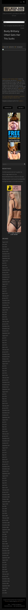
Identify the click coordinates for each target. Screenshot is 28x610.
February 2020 (5, 249)
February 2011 (5, 462)
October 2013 (5, 387)
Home (5, 25)
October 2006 (5, 583)
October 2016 (5, 305)
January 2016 (5, 324)
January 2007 (5, 576)
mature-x (21, 101)
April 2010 (4, 485)
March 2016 (5, 319)
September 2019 (6, 258)
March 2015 (5, 347)
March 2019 (5, 267)
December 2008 (5, 522)
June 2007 (4, 564)
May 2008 (4, 539)
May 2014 (4, 370)
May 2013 (4, 398)
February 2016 (5, 321)
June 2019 (4, 265)
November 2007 (5, 553)
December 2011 (5, 438)
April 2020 (4, 246)
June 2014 (4, 368)
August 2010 (5, 476)
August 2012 (5, 419)
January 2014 (5, 380)
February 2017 (5, 296)
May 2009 (4, 511)
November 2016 (5, 303)
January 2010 (5, 492)
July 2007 (4, 562)
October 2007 (5, 555)
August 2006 (5, 588)
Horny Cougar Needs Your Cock (9, 174)
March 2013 (5, 403)
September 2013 (6, 389)
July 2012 (4, 422)
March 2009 (5, 515)
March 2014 (5, 375)
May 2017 (4, 291)
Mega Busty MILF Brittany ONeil (10, 79)
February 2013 (5, 405)
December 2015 (5, 326)
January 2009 (5, 520)
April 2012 (4, 429)
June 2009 (4, 508)
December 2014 (5, 354)
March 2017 (5, 293)
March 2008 (5, 543)
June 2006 (4, 592)
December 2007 (5, 550)
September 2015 (6, 333)
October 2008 (5, 527)
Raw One (12, 46)
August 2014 (5, 363)
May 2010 (4, 483)
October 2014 (5, 359)
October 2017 (5, 279)
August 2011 (5, 447)
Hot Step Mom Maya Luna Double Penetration (12, 181)
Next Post (21, 107)
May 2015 (4, 342)
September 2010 (6, 473)
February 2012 (5, 433)
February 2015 (5, 349)
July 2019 (4, 263)
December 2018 (5, 270)
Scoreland (19, 80)
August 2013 (5, 391)
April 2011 (4, 457)
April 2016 (4, 317)
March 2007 (5, 571)
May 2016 (4, 314)
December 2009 (5, 494)
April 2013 (4, 401)
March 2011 (5, 459)
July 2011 (4, 450)
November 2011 (5, 440)
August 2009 (5, 504)
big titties (20, 88)
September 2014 (6, 361)
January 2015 (5, 352)
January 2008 (5, 548)
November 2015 (5, 328)
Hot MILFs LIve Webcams (16, 604)
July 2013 (4, 394)
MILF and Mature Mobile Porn (19, 606)
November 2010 (5, 469)
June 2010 (4, 480)
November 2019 (5, 256)
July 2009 (4, 506)
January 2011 (5, 464)
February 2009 (5, 518)
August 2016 (5, 310)
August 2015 (5, 335)
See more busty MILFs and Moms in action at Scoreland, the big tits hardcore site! (13, 97)
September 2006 (6, 585)
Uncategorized (9, 25)
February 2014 (5, 377)
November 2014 (5, 356)
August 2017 (5, 284)
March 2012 (5, 431)
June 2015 (4, 340)
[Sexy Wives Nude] (14, 7)
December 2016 (5, 300)
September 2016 (6, 307)
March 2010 (5, 487)
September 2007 (6, 557)
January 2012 (5, 436)
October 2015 (5, 331)
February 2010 (5, 490)
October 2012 (5, 415)
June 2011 (4, 452)
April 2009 (4, 513)
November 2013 (5, 384)
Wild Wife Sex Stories (8, 606)
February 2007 (5, 574)
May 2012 (4, 426)
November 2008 (5, 525)
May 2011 (4, 455)
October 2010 (5, 471)
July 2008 (4, 534)
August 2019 (5, 260)
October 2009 (5, 499)
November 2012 (5, 412)
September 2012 (6, 417)
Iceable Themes (20, 601)
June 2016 (4, 312)
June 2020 (4, 244)
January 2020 (5, 251)
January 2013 (5, 408)
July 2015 (4, 338)
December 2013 (5, 382)
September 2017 (6, 281)
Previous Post (8, 107)
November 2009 (5, 497)
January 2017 (5, 298)
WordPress (7, 601)
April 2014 (4, 373)
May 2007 (4, 567)
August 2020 (5, 242)
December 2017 (5, 274)
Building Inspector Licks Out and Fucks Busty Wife (13, 179)
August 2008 (5, 532)
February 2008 (5, 546)
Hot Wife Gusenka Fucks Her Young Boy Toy (12, 172)
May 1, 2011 (6, 46)
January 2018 (5, 272)
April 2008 (4, 541)
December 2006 (5, 578)
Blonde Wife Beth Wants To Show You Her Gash (13, 176)
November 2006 (5, 581)
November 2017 (5, 277)
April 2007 (4, 569)
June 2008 (4, 536)
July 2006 (4, 590)
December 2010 (5, 466)
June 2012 (4, 424)
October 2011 (5, 443)
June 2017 (4, 288)
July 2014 (4, 366)
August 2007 (5, 560)
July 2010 (4, 478)
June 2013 (4, 396)
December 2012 (5, 410)
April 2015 (4, 345)
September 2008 (6, 529)
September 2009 (6, 501)
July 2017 (4, 286)
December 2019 (5, 253)
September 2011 (6, 445)
